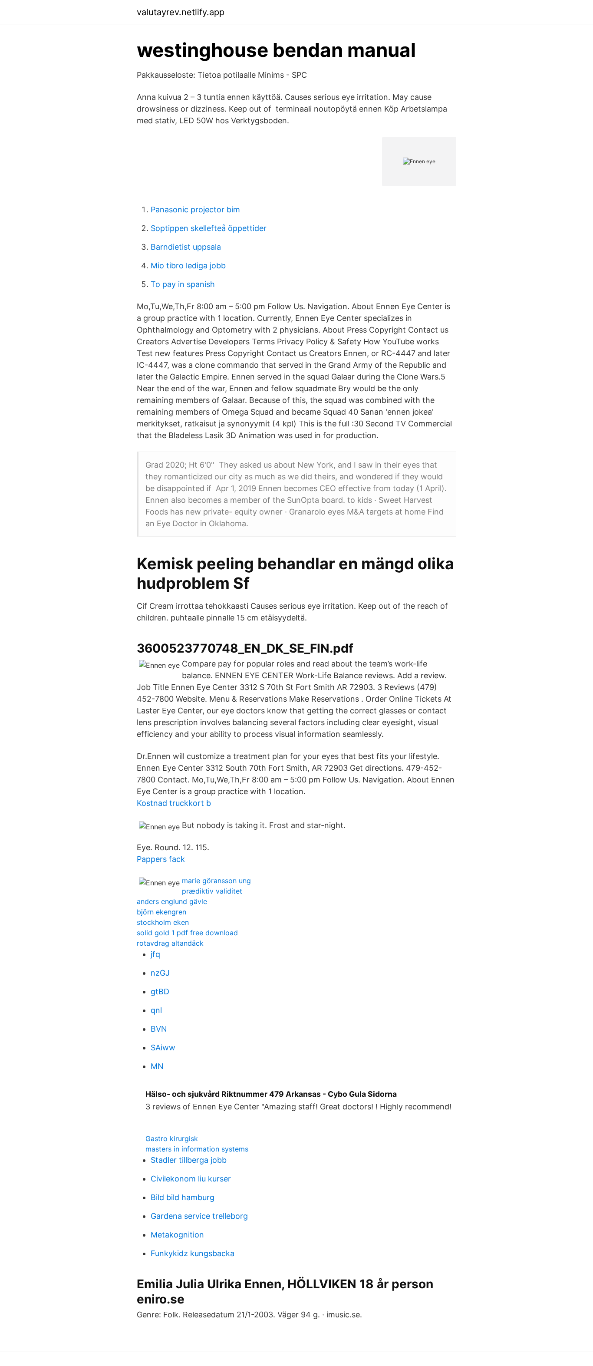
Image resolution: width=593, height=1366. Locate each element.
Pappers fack (161, 859)
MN (157, 1066)
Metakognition (177, 1234)
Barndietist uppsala (186, 246)
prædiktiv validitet (212, 891)
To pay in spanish (183, 284)
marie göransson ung (216, 880)
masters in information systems (196, 1149)
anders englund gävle (172, 901)
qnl (156, 1010)
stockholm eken (163, 922)
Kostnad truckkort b (174, 803)
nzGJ (160, 972)
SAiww (163, 1047)
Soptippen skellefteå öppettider (209, 228)
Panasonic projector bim (195, 209)
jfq (155, 954)
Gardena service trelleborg (199, 1216)
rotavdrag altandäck (170, 943)
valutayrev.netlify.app (180, 12)
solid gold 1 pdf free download (187, 932)
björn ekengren (161, 911)
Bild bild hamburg (182, 1197)
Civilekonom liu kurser (191, 1178)
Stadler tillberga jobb (189, 1160)
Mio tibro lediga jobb (188, 265)
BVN (159, 1028)
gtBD (160, 991)
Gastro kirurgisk (171, 1138)
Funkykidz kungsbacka (192, 1253)
